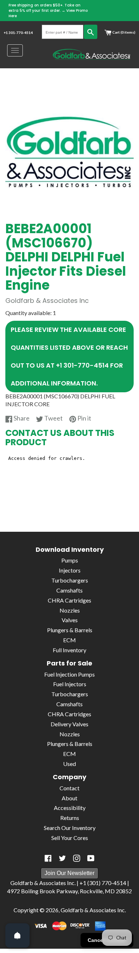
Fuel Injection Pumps (69, 674)
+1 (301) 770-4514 (102, 882)
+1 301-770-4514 (18, 32)
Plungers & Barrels (69, 630)
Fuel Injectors (69, 684)
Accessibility (70, 807)
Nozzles (70, 610)
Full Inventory (69, 650)
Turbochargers (69, 580)
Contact (69, 788)
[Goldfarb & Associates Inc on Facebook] (48, 858)
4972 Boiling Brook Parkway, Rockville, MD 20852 (69, 891)
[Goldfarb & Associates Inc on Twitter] (62, 858)
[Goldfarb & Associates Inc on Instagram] (76, 858)
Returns (69, 817)
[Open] (17, 935)
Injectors (70, 570)
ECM (69, 640)
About (69, 798)
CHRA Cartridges (69, 600)
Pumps (69, 560)
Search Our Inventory (70, 827)
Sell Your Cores (69, 837)
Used (69, 763)
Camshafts (69, 590)
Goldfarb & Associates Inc (93, 910)
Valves (70, 619)
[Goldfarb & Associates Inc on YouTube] (90, 858)
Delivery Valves (69, 724)
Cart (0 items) (123, 32)
